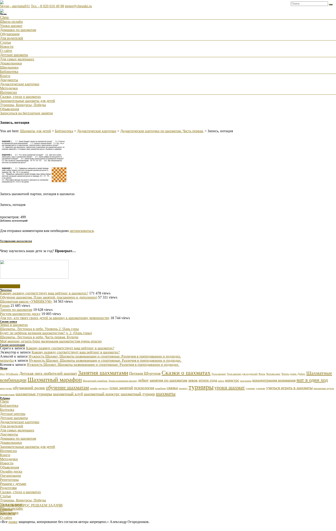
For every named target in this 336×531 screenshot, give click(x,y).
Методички (9, 88)
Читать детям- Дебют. (293, 374)
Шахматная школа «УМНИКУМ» (26, 301)
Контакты (7, 513)
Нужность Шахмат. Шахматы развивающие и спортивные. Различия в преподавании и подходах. (105, 356)
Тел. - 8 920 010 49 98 (47, 6)
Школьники (9, 67)
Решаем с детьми (13, 484)
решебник (160, 388)
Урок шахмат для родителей (242, 374)
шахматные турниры (34, 394)
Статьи (5, 42)
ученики (250, 388)
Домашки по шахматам (18, 30)
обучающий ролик (29, 387)
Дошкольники (11, 63)
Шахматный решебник (95, 381)
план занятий (121, 387)
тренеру (183, 388)
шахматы (166, 393)
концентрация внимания (274, 380)
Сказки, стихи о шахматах (20, 97)
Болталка (7, 410)
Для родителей (11, 38)
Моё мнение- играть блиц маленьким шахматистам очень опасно (51, 341)
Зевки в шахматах (14, 325)
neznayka (7, 360)
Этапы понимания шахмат (122, 381)
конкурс (232, 380)
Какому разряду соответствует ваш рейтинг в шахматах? (44, 293)
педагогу (104, 388)
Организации (10, 475)
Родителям (8, 488)
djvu (2, 374)
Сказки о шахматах (186, 372)
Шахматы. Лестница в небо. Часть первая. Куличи (39, 337)
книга (221, 381)
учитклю (260, 388)
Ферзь (262, 374)
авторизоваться (81, 231)
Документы (9, 80)
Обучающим (9, 34)
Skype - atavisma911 (15, 6)
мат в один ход (312, 380)
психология (144, 387)
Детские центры (12, 414)
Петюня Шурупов (145, 373)
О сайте (6, 51)
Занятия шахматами (103, 372)
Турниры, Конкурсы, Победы (23, 105)
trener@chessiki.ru (78, 6)
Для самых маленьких (17, 59)
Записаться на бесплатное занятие (26, 113)
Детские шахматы (14, 55)
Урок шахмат (218, 374)
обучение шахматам (67, 387)
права (12, 522)
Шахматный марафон (54, 379)
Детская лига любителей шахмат (48, 373)
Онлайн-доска (11, 471)
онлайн (94, 388)
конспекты (245, 381)
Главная (6, 509)
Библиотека (9, 71)
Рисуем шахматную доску (20, 314)
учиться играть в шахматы (289, 387)
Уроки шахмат (11, 26)
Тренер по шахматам (16, 310)
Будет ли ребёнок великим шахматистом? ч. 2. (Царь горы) (46, 333)
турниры (201, 387)
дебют (143, 380)
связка (172, 387)
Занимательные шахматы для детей (27, 101)
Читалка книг (273, 374)
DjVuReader (12, 374)
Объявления (9, 109)
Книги (5, 76)
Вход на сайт (10, 286)
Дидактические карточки (19, 84)
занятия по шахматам (168, 380)
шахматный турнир (138, 394)
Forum (5, 305)
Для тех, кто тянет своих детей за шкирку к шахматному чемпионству (54, 318)
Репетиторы (9, 480)
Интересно (8, 92)
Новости (6, 47)
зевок (193, 380)
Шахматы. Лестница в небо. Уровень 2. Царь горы (39, 329)
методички (6, 388)
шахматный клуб (68, 394)
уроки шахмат (229, 387)
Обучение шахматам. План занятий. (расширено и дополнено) (48, 297)
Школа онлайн (11, 22)
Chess (4, 17)
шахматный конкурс (102, 394)
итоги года (208, 380)
